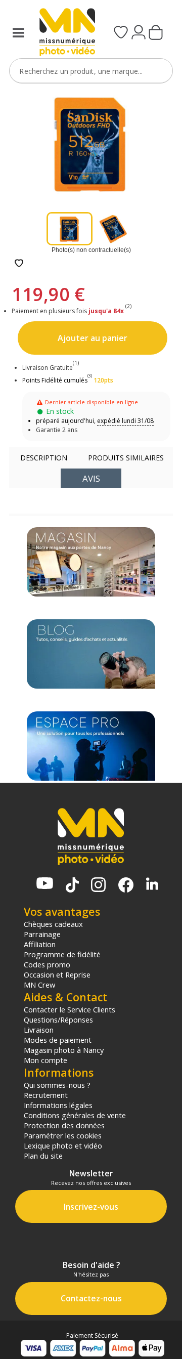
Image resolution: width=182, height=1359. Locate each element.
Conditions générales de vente (75, 1115)
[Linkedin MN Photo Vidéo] (152, 884)
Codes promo (47, 964)
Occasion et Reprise (57, 974)
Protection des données (64, 1125)
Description (43, 457)
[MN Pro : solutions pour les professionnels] (91, 746)
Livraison (39, 1030)
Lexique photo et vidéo (63, 1145)
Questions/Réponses (58, 1019)
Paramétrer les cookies (63, 1135)
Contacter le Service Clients (69, 1009)
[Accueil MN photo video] (63, 33)
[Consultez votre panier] (156, 33)
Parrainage (42, 934)
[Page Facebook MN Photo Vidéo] (125, 886)
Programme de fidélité (62, 954)
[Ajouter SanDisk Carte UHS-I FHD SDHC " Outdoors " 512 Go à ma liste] (19, 264)
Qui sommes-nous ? (57, 1085)
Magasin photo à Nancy (64, 1050)
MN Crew (39, 985)
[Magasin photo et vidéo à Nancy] (91, 562)
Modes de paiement (58, 1040)
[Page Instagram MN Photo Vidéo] (98, 885)
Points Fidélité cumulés (54, 380)
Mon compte (45, 1060)
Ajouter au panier (92, 338)
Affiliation (40, 944)
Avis (91, 478)
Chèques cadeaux (53, 924)
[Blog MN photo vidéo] (91, 654)
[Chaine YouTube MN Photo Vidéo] (44, 884)
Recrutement (46, 1095)
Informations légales (58, 1105)
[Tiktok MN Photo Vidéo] (72, 886)
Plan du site (43, 1156)
